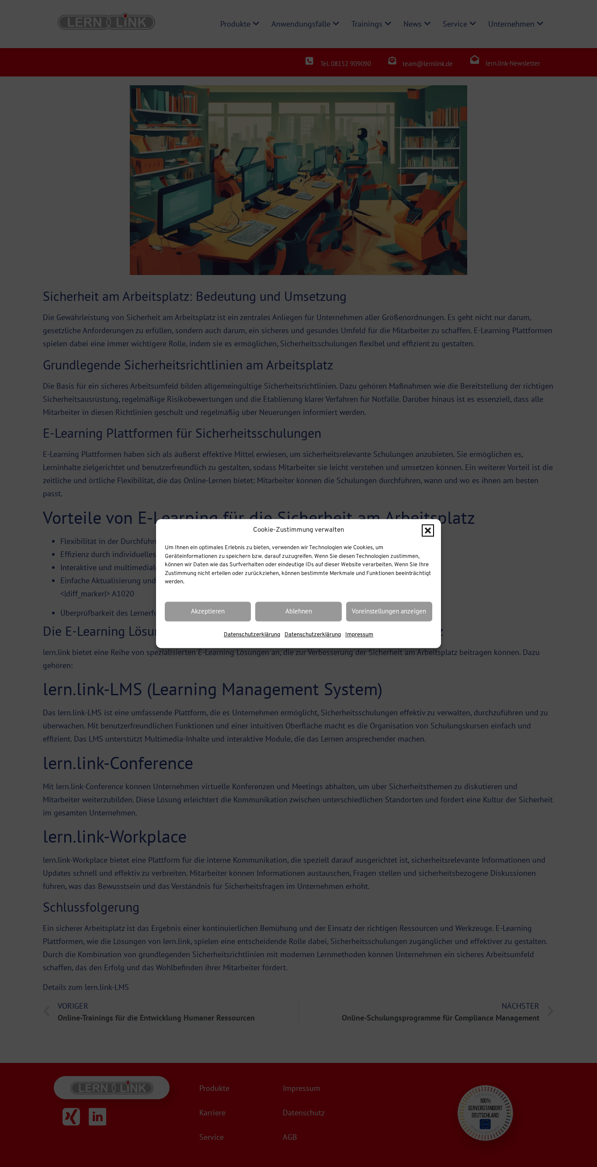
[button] (427, 530)
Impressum (359, 634)
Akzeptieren (208, 611)
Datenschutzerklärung (252, 634)
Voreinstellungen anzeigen (389, 611)
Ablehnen (298, 611)
